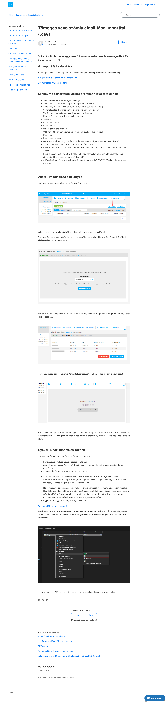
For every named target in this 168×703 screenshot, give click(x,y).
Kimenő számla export (18, 35)
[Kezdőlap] (10, 4)
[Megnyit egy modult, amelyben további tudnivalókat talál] (154, 698)
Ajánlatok (12, 48)
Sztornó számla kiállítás (19, 85)
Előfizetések (43, 646)
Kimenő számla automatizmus (52, 636)
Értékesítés (21, 15)
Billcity (11, 15)
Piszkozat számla (16, 79)
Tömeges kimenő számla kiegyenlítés (55, 651)
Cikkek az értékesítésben (20, 53)
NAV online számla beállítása (17, 68)
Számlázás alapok (35, 15)
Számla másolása (16, 74)
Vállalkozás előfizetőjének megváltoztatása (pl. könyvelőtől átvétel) (69, 656)
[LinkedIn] (47, 600)
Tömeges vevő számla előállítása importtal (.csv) (20, 60)
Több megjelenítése (17, 90)
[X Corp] (43, 600)
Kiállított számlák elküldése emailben (21, 42)
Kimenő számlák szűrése (20, 30)
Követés (124, 42)
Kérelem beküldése (134, 4)
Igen (77, 615)
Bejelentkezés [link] (151, 4)
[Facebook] (39, 600)
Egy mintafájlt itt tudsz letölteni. (52, 83)
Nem (91, 615)
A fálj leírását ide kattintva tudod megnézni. (58, 77)
